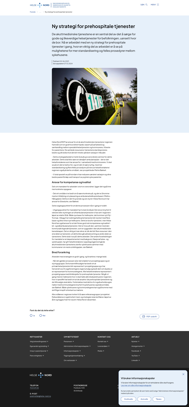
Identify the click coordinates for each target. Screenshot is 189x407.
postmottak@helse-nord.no (40, 396)
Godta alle (128, 399)
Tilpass (158, 399)
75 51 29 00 (34, 388)
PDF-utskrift (151, 316)
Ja (34, 315)
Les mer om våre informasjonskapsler (136, 385)
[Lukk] (183, 374)
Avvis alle (144, 399)
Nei (44, 315)
